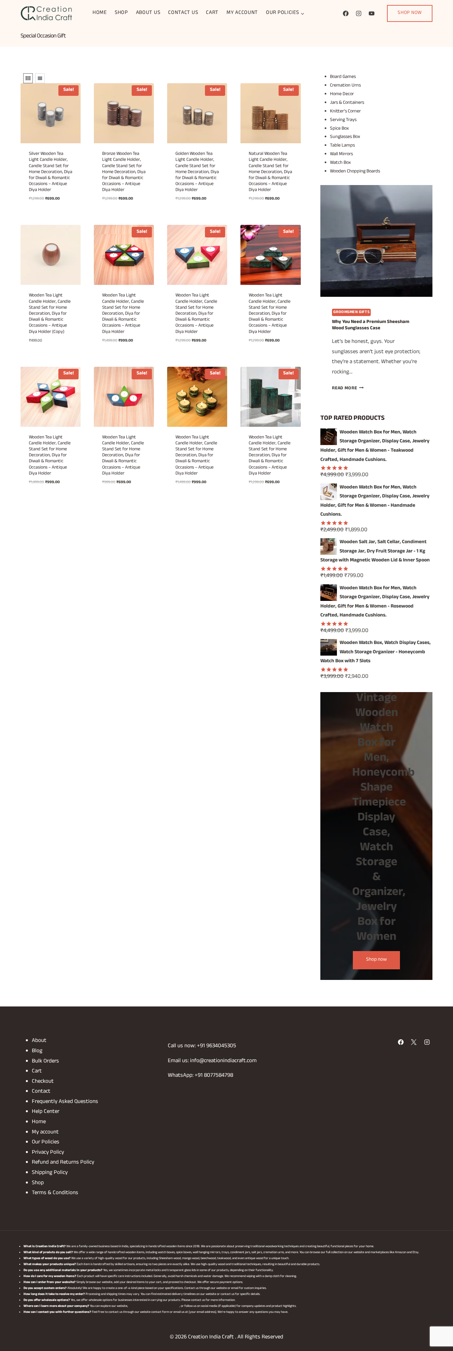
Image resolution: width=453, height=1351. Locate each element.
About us (148, 13)
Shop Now (410, 13)
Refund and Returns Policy (63, 1163)
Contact (41, 1092)
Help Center (45, 1112)
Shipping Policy (50, 1173)
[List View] (40, 78)
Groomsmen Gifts (351, 312)
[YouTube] (371, 13)
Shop (121, 13)
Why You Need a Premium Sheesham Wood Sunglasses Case (370, 325)
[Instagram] (358, 13)
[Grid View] (28, 78)
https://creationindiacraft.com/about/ (154, 1306)
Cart (212, 13)
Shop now (376, 960)
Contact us (183, 13)
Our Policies (45, 1142)
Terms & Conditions (55, 1193)
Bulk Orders (45, 1061)
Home (100, 13)
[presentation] (376, 241)
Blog (37, 1051)
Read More (348, 389)
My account (242, 13)
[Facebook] (345, 13)
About (39, 1041)
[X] (414, 1042)
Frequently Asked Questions (65, 1102)
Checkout (43, 1082)
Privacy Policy (48, 1153)
